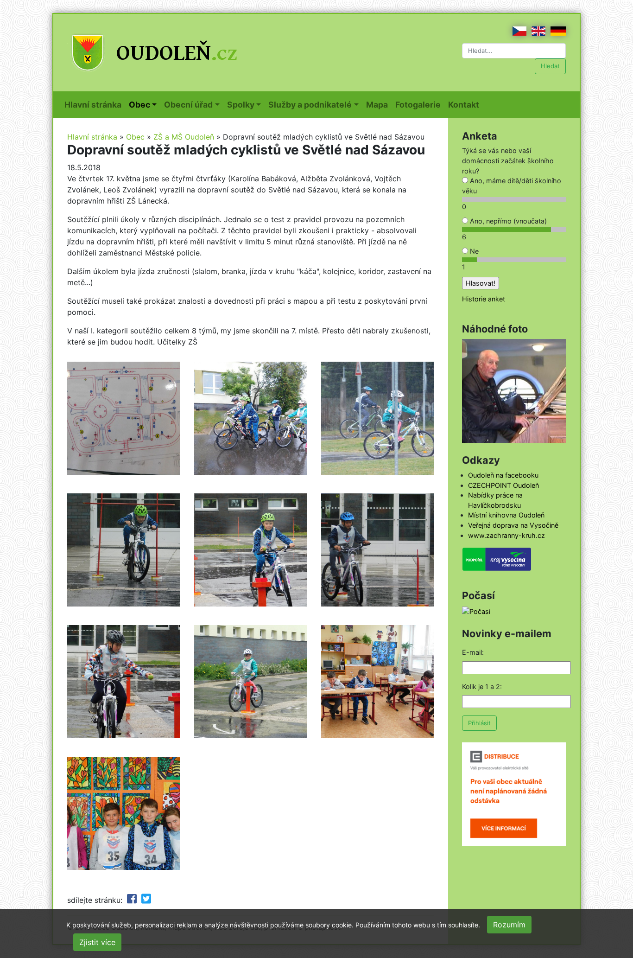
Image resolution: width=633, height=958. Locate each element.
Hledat (550, 66)
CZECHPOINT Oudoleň (503, 485)
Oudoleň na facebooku (503, 475)
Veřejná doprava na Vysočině (513, 525)
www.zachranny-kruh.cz (506, 535)
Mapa (379, 104)
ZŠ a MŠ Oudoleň (183, 136)
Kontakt (465, 104)
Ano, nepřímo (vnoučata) (507, 221)
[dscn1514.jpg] (123, 549)
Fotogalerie (419, 104)
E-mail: (473, 652)
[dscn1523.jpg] (123, 812)
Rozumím (509, 924)
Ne (473, 251)
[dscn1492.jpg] (377, 417)
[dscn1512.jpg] (250, 680)
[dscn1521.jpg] (123, 680)
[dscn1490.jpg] (123, 417)
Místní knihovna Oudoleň (506, 515)
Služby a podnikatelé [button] (310, 104)
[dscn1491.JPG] (250, 417)
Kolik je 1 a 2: (482, 686)
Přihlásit (479, 723)
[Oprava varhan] (514, 390)
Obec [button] (139, 104)
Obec (135, 136)
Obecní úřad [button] (188, 104)
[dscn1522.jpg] (377, 680)
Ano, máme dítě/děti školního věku (511, 186)
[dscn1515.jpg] (250, 549)
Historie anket (483, 299)
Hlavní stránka (94, 104)
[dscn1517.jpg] (377, 549)
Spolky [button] (240, 104)
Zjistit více (97, 942)
